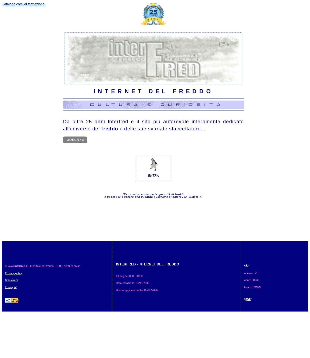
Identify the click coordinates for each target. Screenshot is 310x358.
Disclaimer (11, 280)
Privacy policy (13, 273)
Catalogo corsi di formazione (23, 4)
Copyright (11, 287)
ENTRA (153, 175)
